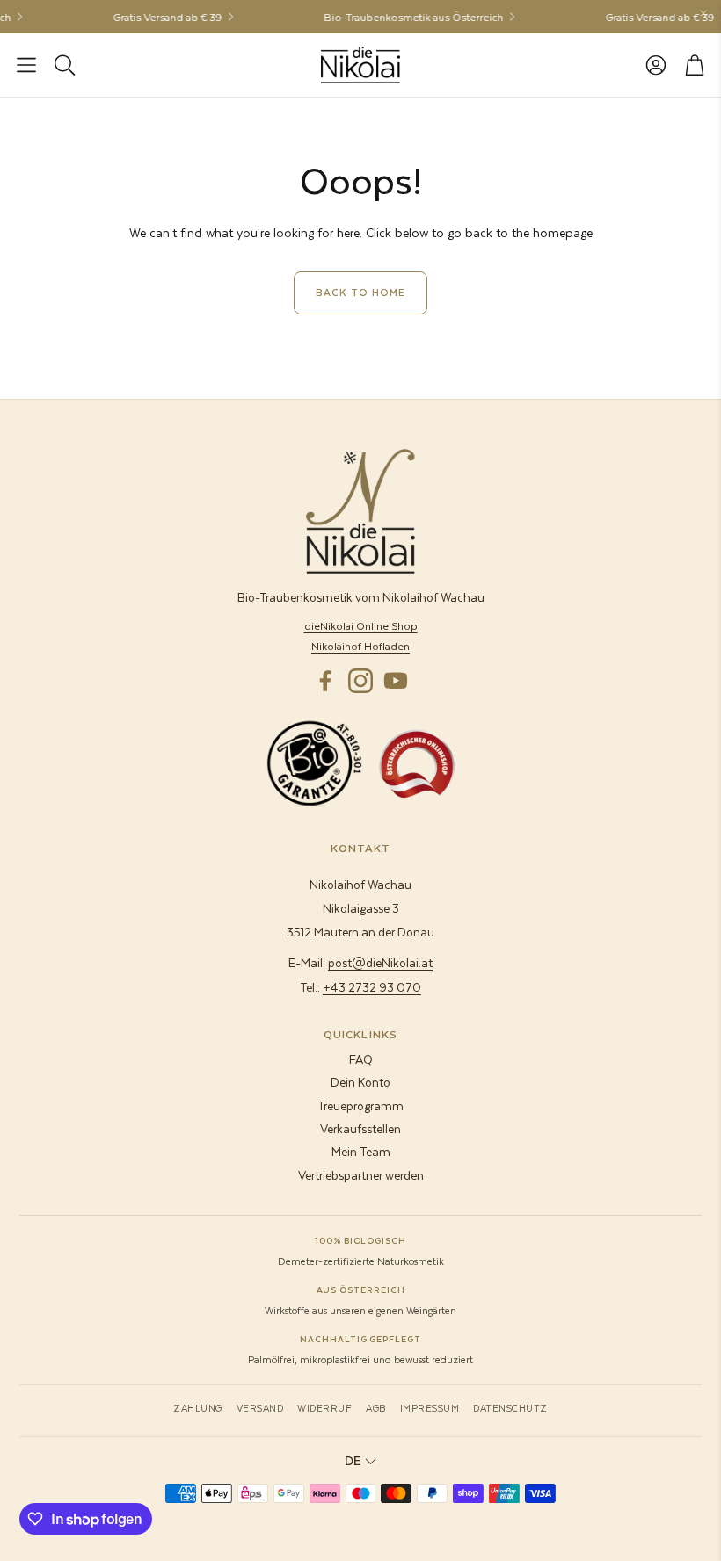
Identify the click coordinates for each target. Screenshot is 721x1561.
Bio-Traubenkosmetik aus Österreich (403, 17)
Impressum (430, 1407)
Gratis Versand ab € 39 (157, 17)
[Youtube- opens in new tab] (395, 680)
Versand (260, 1407)
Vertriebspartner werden (361, 1175)
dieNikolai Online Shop (361, 625)
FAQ (361, 1059)
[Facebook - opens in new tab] (325, 680)
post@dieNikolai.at (380, 962)
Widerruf (324, 1407)
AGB (376, 1407)
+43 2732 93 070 (372, 987)
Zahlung (197, 1407)
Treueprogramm (360, 1105)
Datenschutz (510, 1407)
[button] (26, 65)
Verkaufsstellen (360, 1128)
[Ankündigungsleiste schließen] (703, 13)
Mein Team (360, 1151)
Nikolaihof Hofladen (360, 645)
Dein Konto (360, 1082)
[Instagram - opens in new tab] (360, 680)
